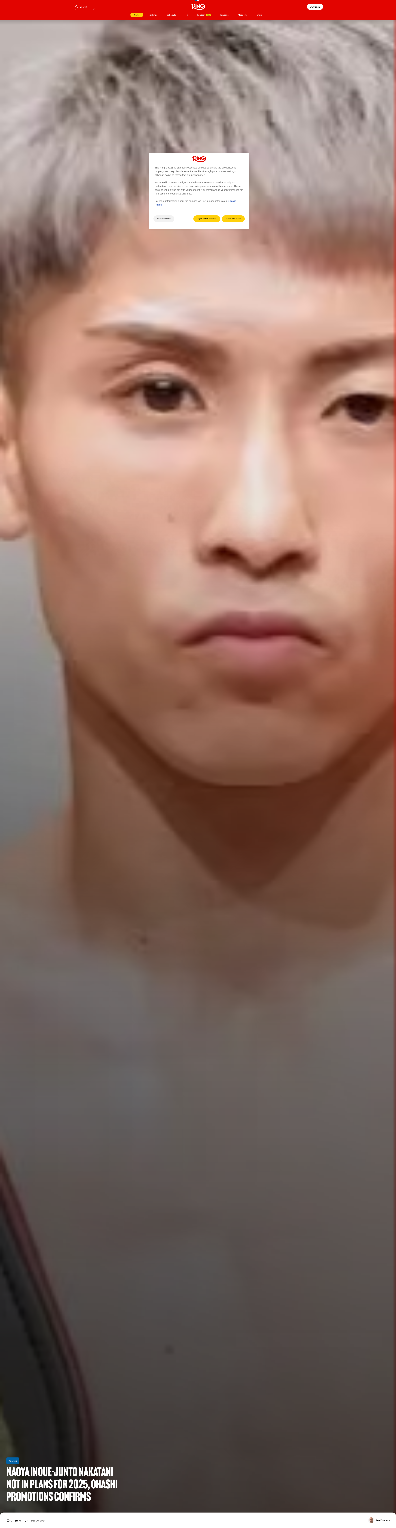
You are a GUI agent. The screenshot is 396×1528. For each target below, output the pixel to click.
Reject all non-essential (207, 219)
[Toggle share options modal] (26, 1520)
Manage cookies (164, 219)
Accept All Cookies (233, 219)
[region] (199, 191)
